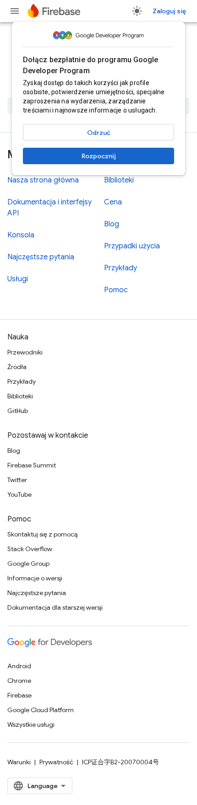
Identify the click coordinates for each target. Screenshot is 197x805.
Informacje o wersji (34, 578)
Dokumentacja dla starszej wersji (55, 607)
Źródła (17, 367)
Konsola (20, 235)
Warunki (19, 762)
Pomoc (116, 290)
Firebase (19, 695)
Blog (111, 224)
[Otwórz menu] (14, 11)
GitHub (17, 411)
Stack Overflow (29, 549)
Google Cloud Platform (40, 710)
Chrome (19, 680)
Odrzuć (98, 133)
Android (19, 666)
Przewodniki (25, 352)
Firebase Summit (31, 465)
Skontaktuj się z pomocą (42, 534)
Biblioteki (119, 180)
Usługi (17, 279)
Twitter (17, 480)
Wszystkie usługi (31, 724)
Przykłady (120, 268)
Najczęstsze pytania (40, 257)
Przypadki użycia (132, 246)
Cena (113, 202)
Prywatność (56, 762)
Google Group (28, 563)
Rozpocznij (99, 156)
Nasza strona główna (43, 180)
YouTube (19, 494)
